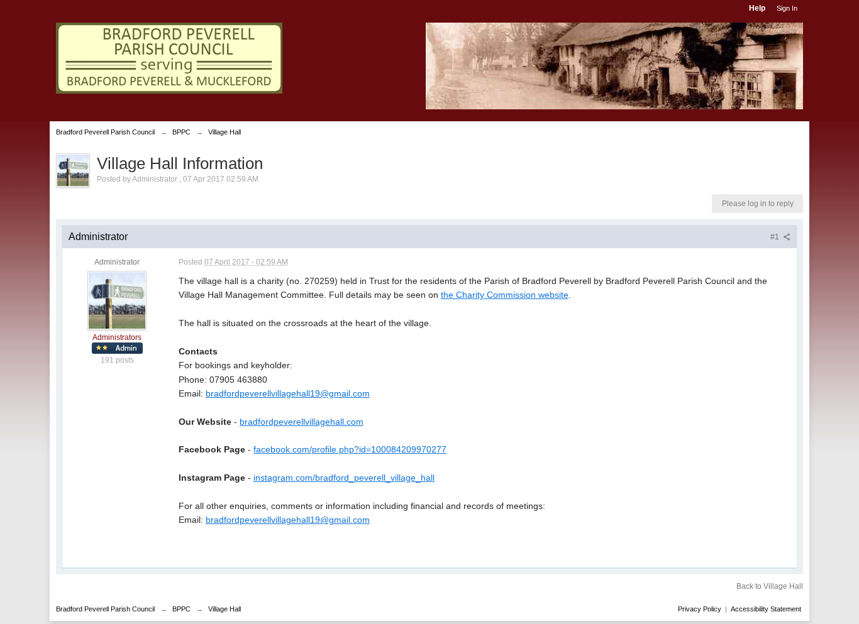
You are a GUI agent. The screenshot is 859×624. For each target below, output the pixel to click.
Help (757, 8)
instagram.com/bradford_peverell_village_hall (344, 478)
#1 (775, 237)
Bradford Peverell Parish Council (105, 609)
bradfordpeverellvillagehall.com (301, 422)
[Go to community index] (169, 57)
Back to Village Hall (769, 586)
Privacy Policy (699, 609)
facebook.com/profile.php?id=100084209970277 (349, 449)
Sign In (787, 8)
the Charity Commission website (504, 295)
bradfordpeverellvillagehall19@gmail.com (288, 393)
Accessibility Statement (766, 609)
